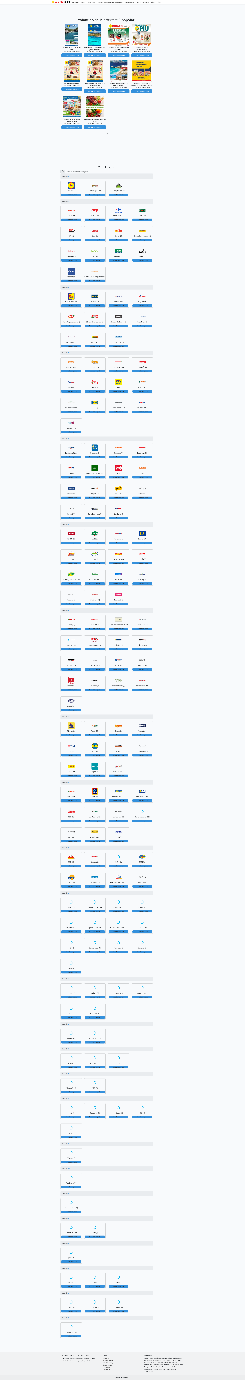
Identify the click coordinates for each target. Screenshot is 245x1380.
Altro (153, 2)
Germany (179, 1358)
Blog (159, 2)
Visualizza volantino (72, 55)
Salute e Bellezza (143, 2)
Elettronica (91, 2)
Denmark (162, 1365)
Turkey (146, 1358)
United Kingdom (156, 1367)
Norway (168, 1365)
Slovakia (170, 1362)
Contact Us (106, 1370)
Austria (153, 1360)
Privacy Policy (108, 1360)
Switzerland (163, 1358)
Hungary (147, 1367)
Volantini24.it (124, 1377)
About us (106, 1358)
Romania (165, 1367)
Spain (151, 1358)
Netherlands (177, 1360)
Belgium (169, 1360)
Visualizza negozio (71, 195)
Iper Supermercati (78, 2)
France (164, 1360)
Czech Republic (162, 1362)
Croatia (156, 1358)
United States (148, 1369)
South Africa (148, 1371)
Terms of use (107, 1365)
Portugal (147, 1362)
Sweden (174, 1365)
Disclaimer (107, 1367)
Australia (166, 1369)
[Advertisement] (107, 11)
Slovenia (153, 1362)
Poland (175, 1362)
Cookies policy (108, 1363)
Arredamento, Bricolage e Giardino (110, 2)
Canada (171, 1367)
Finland (180, 1365)
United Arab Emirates (151, 1365)
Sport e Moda (129, 2)
